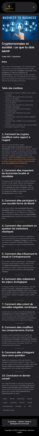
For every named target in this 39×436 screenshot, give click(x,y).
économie (13, 402)
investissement (8, 406)
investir (29, 402)
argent (5, 399)
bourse (29, 399)
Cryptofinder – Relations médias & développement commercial (19, 423)
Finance (22, 402)
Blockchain (20, 399)
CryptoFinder (16, 57)
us (25, 406)
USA (29, 406)
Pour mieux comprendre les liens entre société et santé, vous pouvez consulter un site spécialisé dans (19, 161)
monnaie (18, 406)
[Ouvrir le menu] (34, 7)
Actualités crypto (8, 410)
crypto (5, 402)
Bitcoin (12, 399)
